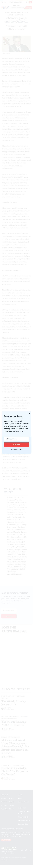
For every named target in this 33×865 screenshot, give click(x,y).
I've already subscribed (16, 449)
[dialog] (16, 432)
